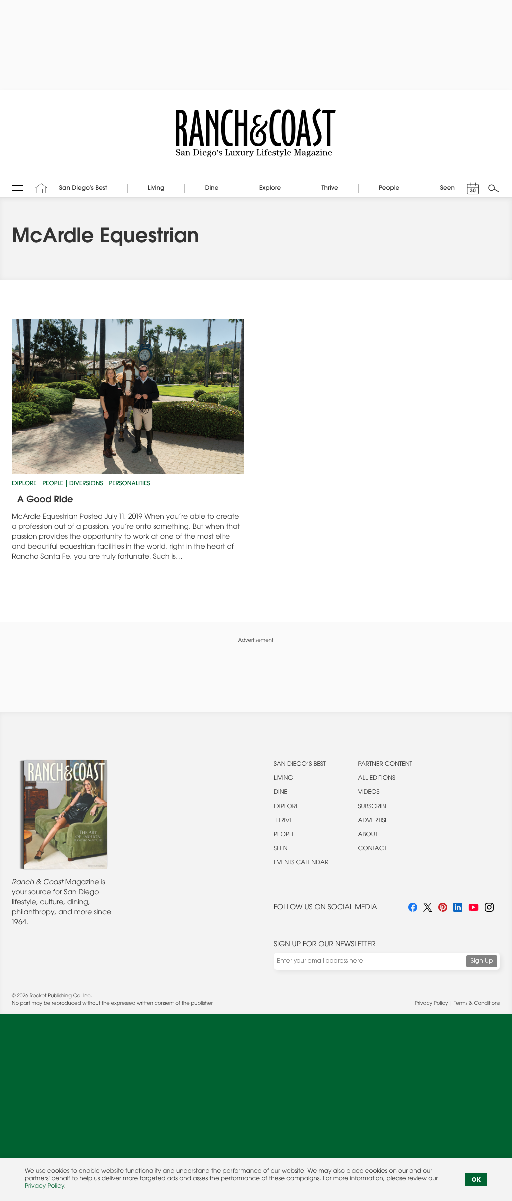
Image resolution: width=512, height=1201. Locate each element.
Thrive (283, 821)
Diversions (87, 484)
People (53, 484)
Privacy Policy (431, 1003)
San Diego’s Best (300, 765)
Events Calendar (301, 863)
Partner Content (385, 765)
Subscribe (373, 807)
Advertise (373, 821)
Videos (369, 793)
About (368, 835)
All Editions (377, 779)
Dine (281, 793)
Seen (281, 849)
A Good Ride (46, 500)
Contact (372, 849)
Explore (24, 484)
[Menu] (18, 188)
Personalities (129, 484)
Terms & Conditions (477, 1003)
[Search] (494, 188)
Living (284, 779)
